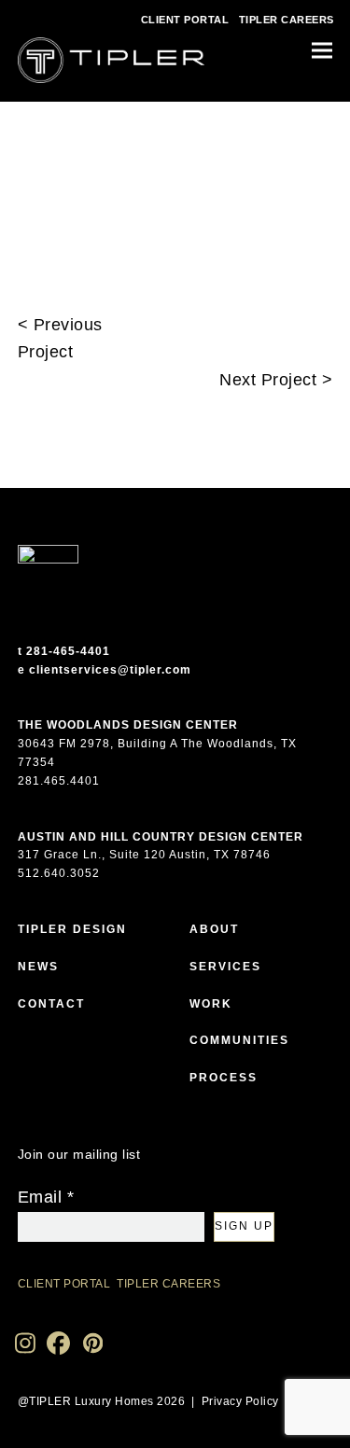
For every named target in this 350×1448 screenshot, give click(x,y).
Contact (51, 1003)
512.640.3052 (59, 873)
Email (46, 1197)
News (38, 966)
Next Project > (275, 379)
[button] (322, 51)
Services (225, 966)
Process (223, 1077)
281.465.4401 (59, 780)
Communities (239, 1040)
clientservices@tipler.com (110, 669)
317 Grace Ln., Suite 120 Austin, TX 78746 (144, 854)
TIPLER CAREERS (286, 19)
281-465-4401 (68, 651)
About (214, 929)
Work (210, 1003)
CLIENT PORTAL (185, 19)
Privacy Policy (240, 1401)
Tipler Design (72, 929)
